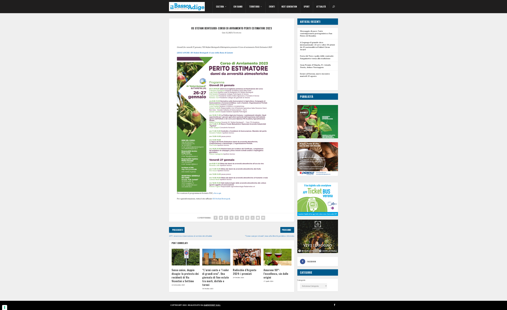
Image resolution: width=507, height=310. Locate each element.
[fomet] (317, 137)
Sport (307, 7)
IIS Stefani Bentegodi (221, 198)
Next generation (289, 7)
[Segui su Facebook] (334, 305)
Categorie (301, 280)
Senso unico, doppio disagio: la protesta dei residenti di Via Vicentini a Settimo (185, 275)
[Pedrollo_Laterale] (317, 175)
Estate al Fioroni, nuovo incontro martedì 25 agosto (315, 74)
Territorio (254, 7)
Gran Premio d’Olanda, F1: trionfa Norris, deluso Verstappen (315, 66)
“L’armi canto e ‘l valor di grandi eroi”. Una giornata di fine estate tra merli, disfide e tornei (215, 277)
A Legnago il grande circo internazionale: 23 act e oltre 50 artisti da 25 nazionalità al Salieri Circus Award (317, 46)
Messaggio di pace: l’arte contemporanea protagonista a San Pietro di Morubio (316, 33)
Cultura (220, 7)
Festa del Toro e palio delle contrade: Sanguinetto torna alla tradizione (317, 57)
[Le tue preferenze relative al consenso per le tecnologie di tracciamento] (4, 307)
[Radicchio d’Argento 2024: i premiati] (247, 257)
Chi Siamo (237, 7)
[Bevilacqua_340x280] (317, 252)
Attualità (321, 7)
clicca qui (217, 193)
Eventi (272, 7)
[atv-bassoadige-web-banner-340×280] (317, 215)
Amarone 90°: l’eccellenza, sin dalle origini (276, 273)
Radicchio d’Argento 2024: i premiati (244, 272)
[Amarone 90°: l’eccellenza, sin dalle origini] (278, 257)
